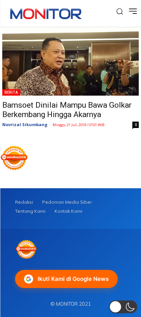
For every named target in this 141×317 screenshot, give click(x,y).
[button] (123, 306)
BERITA (11, 92)
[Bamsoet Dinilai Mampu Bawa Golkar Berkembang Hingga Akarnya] (70, 61)
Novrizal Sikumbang (24, 124)
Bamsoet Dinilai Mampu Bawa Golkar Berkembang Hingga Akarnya (67, 110)
